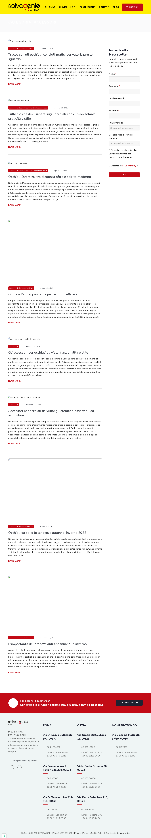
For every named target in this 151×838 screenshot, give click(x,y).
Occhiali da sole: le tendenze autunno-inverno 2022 (47, 533)
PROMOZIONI (132, 7)
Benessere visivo (26, 288)
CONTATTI (104, 7)
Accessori (13, 48)
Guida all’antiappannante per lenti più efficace (42, 294)
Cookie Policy (97, 833)
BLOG (116, 7)
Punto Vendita (116, 122)
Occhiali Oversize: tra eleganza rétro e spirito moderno (49, 177)
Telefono (114, 110)
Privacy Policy (129, 165)
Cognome (114, 86)
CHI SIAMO (50, 7)
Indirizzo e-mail (117, 98)
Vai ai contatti (129, 703)
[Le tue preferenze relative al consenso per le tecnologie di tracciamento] (4, 836)
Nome (112, 73)
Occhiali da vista (26, 48)
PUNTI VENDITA (87, 7)
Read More (14, 84)
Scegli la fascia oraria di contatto (121, 136)
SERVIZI (63, 7)
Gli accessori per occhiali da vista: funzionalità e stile (48, 352)
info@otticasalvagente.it (25, 760)
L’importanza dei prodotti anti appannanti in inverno (47, 644)
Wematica (125, 833)
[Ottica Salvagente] (24, 7)
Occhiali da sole (25, 108)
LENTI (73, 7)
